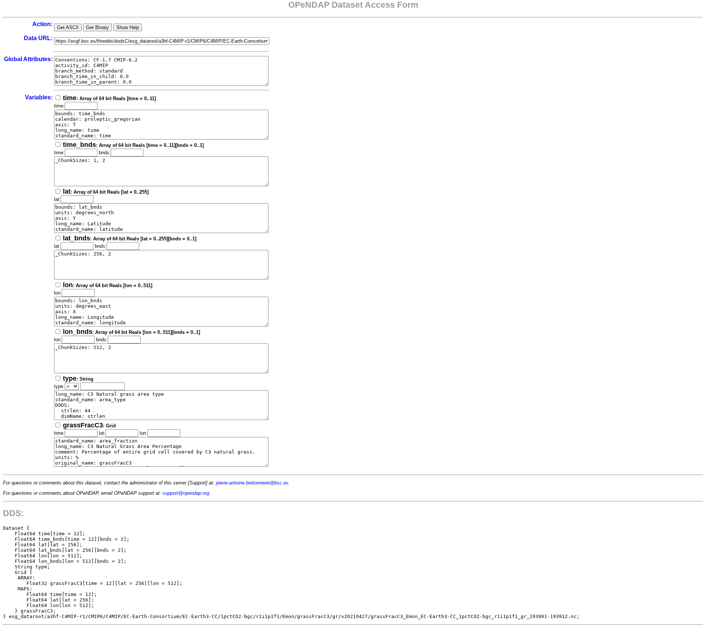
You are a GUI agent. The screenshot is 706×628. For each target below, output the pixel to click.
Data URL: (38, 38)
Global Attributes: (28, 59)
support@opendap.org (186, 493)
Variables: (39, 97)
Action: (42, 24)
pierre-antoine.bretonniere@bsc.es (252, 483)
